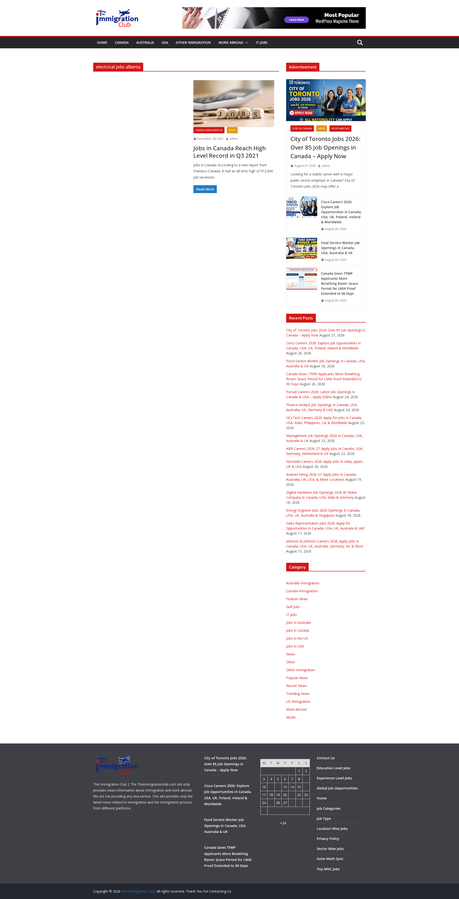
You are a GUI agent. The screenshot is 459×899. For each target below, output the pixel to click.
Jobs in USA (295, 646)
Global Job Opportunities (337, 788)
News (232, 130)
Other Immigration (193, 42)
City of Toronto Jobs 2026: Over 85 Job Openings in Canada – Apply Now (325, 147)
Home (102, 42)
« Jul (283, 823)
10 (264, 787)
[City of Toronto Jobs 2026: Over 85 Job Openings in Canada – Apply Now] (326, 100)
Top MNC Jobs (328, 869)
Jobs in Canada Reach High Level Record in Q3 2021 (229, 151)
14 (292, 787)
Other (290, 662)
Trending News (298, 693)
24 (264, 802)
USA (165, 42)
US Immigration (298, 701)
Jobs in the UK (297, 638)
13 (285, 787)
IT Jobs (262, 42)
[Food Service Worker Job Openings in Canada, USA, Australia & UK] (301, 251)
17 (264, 795)
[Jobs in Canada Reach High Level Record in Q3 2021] (233, 103)
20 (285, 795)
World (290, 717)
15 (299, 787)
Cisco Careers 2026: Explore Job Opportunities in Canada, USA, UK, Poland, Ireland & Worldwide (341, 212)
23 (306, 795)
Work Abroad (231, 42)
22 (299, 795)
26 (278, 802)
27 (285, 802)
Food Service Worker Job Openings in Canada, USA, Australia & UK (340, 247)
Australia (145, 42)
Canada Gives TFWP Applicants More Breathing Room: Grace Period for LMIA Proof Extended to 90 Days (339, 283)
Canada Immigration (209, 130)
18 (271, 795)
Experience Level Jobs (334, 778)
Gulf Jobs (293, 606)
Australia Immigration (302, 583)
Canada (122, 42)
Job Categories (328, 808)
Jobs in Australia (298, 622)
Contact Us (326, 758)
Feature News (297, 599)
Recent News (296, 685)
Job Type (324, 818)
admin (234, 139)
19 (278, 795)
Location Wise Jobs (332, 828)
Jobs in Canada (302, 128)
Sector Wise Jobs (330, 848)
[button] (245, 42)
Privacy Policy (328, 838)
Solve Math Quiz (330, 858)
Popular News (297, 678)
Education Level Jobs (333, 768)
